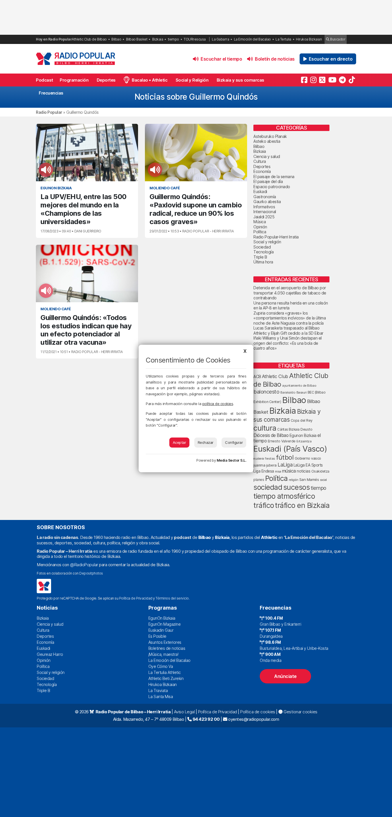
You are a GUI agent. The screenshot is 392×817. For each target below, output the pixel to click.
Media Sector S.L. (232, 460)
